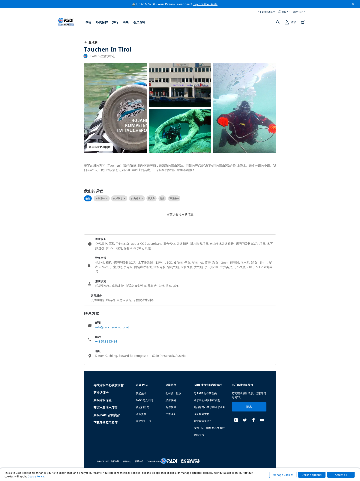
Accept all (341, 475)
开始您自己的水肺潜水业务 (209, 407)
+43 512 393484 (106, 341)
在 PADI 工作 (143, 421)
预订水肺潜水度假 (106, 407)
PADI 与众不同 (144, 400)
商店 (126, 22)
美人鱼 (151, 198)
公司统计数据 (173, 393)
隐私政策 (115, 461)
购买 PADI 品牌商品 (107, 415)
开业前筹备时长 (203, 421)
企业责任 (141, 414)
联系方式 (139, 461)
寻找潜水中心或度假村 (109, 385)
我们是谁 (141, 393)
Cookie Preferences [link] (156, 461)
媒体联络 (171, 400)
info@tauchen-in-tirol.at (112, 327)
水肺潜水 (100, 198)
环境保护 (102, 22)
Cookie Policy (36, 476)
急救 (162, 198)
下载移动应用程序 (106, 422)
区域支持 (199, 435)
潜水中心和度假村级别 (207, 400)
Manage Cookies (283, 475)
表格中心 (127, 461)
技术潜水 (118, 198)
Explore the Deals (205, 4)
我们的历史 (142, 407)
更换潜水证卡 (268, 11)
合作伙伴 (171, 407)
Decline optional (312, 475)
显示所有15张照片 (99, 147)
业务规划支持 (201, 414)
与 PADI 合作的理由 (205, 393)
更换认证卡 (101, 392)
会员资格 (139, 22)
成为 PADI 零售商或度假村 (209, 428)
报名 (249, 407)
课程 (88, 22)
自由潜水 (135, 198)
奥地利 (92, 42)
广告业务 (171, 414)
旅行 (115, 22)
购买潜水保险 (103, 400)
